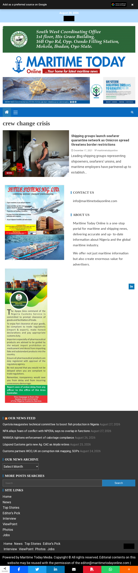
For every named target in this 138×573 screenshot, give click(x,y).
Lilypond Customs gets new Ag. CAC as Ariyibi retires (36, 444)
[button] (15, 112)
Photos (8, 530)
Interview (9, 518)
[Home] (7, 112)
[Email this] (74, 569)
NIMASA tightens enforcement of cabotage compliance (38, 437)
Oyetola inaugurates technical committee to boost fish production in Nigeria (51, 424)
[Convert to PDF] (92, 569)
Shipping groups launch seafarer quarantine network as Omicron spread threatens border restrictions (100, 140)
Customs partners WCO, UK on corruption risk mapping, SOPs (41, 451)
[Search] (132, 112)
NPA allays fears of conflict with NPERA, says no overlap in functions (46, 431)
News (9, 173)
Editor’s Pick (11, 513)
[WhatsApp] (110, 569)
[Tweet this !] (37, 569)
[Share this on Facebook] (19, 569)
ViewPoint (10, 524)
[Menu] (15, 112)
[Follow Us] (131, 286)
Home (7, 496)
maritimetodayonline (107, 150)
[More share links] (129, 569)
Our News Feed (21, 418)
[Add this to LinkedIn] (55, 569)
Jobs (6, 535)
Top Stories (11, 507)
